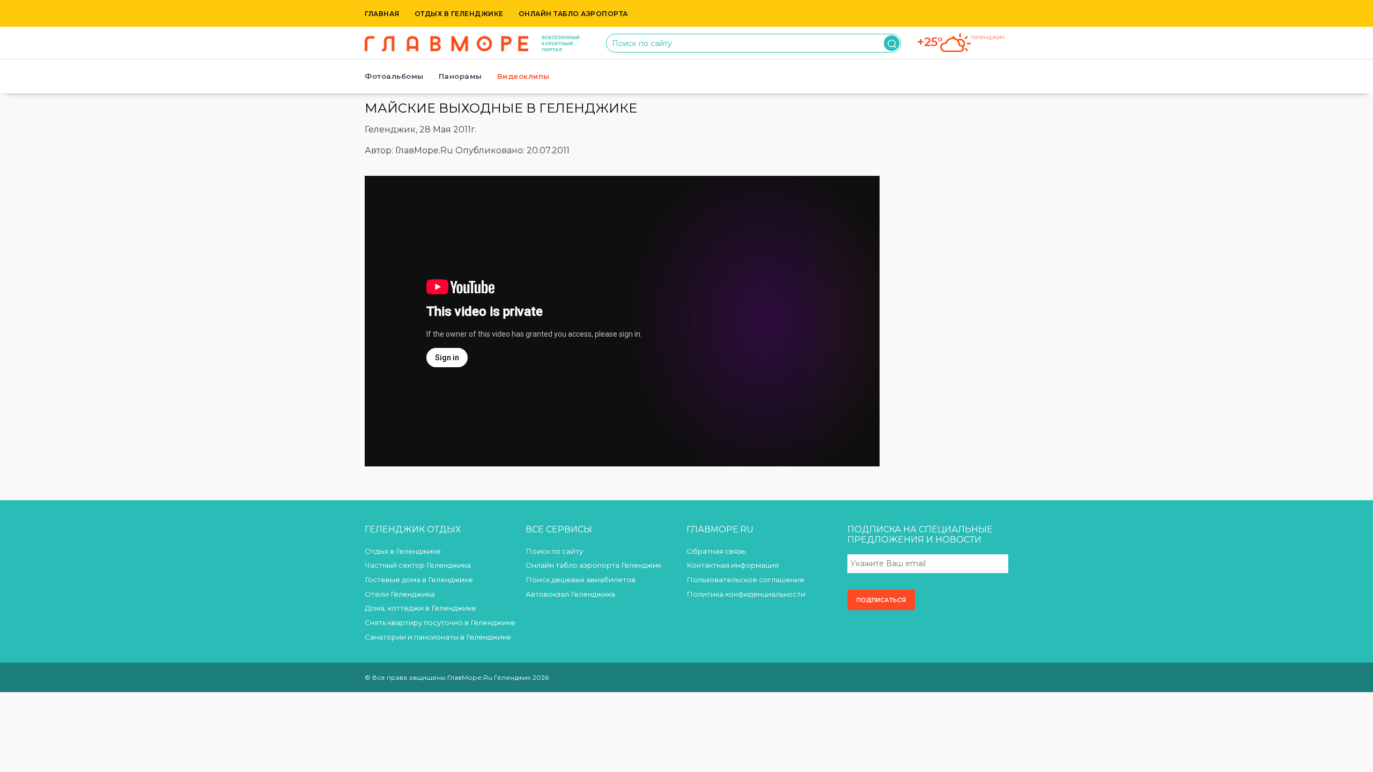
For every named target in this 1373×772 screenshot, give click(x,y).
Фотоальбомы (394, 76)
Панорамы (460, 76)
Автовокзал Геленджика (570, 594)
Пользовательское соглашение (745, 579)
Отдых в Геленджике (459, 14)
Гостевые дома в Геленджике (419, 579)
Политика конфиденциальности (746, 594)
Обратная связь (715, 551)
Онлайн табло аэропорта (573, 14)
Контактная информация (732, 565)
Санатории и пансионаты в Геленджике (438, 637)
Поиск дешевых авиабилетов (581, 579)
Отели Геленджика (400, 594)
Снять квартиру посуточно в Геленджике (440, 622)
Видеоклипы (523, 76)
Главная (382, 14)
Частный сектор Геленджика (418, 565)
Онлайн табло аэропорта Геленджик (593, 565)
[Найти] (891, 43)
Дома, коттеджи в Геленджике (420, 608)
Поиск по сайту (554, 551)
